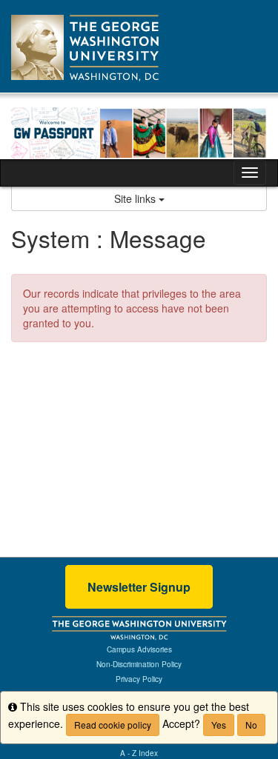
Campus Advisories (139, 649)
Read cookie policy (112, 724)
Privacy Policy (139, 679)
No (251, 724)
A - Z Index (139, 753)
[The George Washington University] (139, 627)
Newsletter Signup (139, 586)
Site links (136, 198)
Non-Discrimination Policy (139, 664)
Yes (218, 724)
